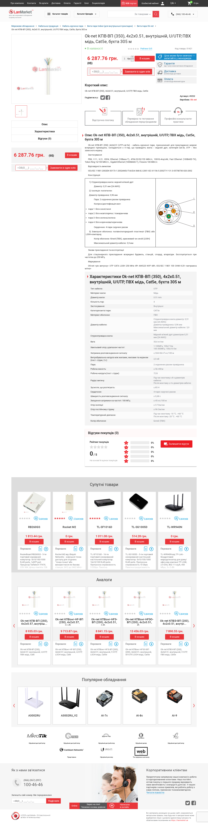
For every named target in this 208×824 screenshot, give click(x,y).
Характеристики (45, 131)
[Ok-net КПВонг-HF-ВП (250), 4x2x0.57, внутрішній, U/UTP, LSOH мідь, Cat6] (69, 598)
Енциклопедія (98, 3)
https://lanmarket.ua (179, 820)
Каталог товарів (60, 14)
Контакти (31, 3)
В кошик (72, 155)
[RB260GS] (34, 503)
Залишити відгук (179, 443)
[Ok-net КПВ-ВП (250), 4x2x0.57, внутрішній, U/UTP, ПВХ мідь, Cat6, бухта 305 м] (34, 598)
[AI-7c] (104, 698)
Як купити (43, 3)
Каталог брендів (85, 14)
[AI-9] (174, 698)
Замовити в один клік (63, 167)
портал (131, 3)
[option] (46, 69)
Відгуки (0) (44, 138)
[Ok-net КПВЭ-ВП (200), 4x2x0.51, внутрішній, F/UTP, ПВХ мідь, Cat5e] (174, 598)
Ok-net (193, 99)
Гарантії (77, 3)
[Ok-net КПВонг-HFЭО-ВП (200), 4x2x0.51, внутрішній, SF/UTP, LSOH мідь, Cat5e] (139, 598)
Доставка (56, 3)
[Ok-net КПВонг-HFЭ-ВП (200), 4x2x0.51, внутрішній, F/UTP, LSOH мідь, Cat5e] (104, 598)
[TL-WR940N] (174, 503)
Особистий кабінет (150, 3)
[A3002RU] (34, 698)
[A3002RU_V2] (69, 698)
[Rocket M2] (69, 503)
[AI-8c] (139, 698)
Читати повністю (155, 792)
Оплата (67, 3)
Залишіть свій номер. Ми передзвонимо (32, 795)
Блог (86, 3)
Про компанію (17, 3)
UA (173, 3)
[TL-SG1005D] (139, 503)
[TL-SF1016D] (104, 503)
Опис (45, 124)
